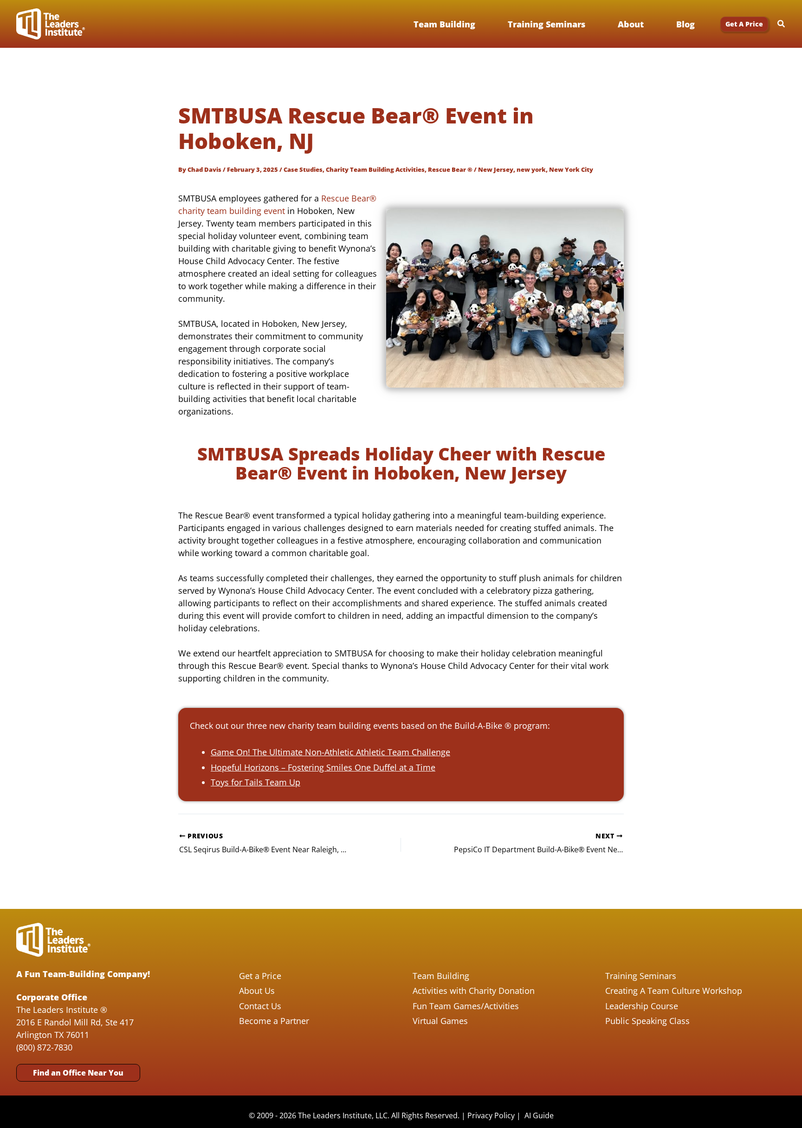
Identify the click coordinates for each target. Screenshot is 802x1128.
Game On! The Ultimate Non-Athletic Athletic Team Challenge (330, 752)
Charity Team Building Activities (375, 169)
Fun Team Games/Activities (466, 1005)
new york (531, 169)
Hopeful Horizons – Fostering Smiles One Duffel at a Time (323, 767)
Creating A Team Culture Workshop (673, 990)
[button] (744, 24)
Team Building (441, 975)
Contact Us (260, 1005)
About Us (257, 990)
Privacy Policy (491, 1115)
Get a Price (260, 975)
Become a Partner (274, 1020)
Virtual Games (440, 1020)
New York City (571, 169)
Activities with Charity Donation (474, 990)
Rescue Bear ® (450, 169)
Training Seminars (640, 975)
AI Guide (539, 1115)
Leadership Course (641, 1005)
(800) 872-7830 (44, 1047)
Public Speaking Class (647, 1020)
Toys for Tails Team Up (255, 782)
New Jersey (495, 169)
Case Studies (303, 169)
